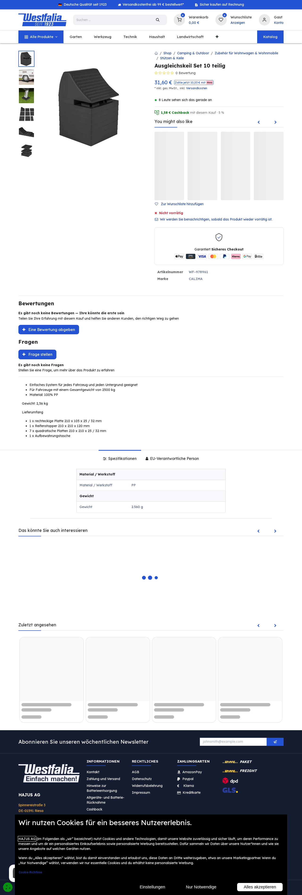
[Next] (276, 123)
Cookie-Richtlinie (30, 872)
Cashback (94, 809)
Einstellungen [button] (152, 887)
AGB (135, 772)
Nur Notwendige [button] (201, 887)
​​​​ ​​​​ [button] (275, 742)
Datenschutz (142, 779)
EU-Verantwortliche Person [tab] (174, 458)
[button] (194, 82)
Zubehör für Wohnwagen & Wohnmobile (246, 53)
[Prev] (259, 123)
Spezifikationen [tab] (122, 458)
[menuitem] (40, 36)
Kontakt (93, 772)
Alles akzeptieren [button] (260, 887)
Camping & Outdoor (193, 53)
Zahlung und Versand (103, 779)
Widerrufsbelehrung (148, 786)
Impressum (141, 792)
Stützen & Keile (172, 58)
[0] (179, 19)
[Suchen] (157, 20)
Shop (168, 53)
